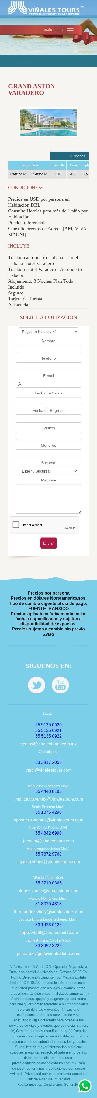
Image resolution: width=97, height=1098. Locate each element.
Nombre (49, 341)
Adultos (48, 428)
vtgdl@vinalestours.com (48, 770)
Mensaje (48, 480)
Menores (48, 445)
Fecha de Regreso (48, 410)
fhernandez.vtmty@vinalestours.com (48, 911)
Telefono (48, 358)
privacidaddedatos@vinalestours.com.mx (44, 1063)
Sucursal (48, 463)
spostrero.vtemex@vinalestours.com (48, 820)
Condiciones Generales (62, 1084)
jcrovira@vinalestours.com (48, 841)
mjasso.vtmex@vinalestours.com (48, 862)
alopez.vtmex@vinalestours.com (48, 890)
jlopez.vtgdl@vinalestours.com (48, 932)
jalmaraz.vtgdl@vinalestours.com (48, 953)
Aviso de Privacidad (54, 1079)
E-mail (48, 376)
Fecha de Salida (49, 393)
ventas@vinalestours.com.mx (48, 744)
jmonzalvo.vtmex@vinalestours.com (48, 799)
